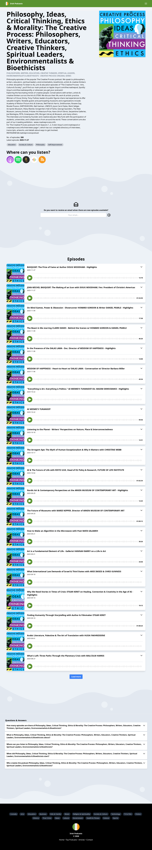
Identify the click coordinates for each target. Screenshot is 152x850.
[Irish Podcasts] (76, 826)
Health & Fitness (93, 818)
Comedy (13, 814)
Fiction (138, 814)
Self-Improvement (55, 145)
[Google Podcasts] (34, 160)
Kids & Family (55, 814)
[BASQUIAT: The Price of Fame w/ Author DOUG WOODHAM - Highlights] (15, 273)
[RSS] (42, 160)
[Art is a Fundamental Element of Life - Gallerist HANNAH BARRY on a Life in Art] (15, 557)
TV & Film (128, 814)
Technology (115, 814)
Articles (82, 840)
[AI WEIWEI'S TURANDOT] (15, 415)
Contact (89, 840)
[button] (146, 3)
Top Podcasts (71, 840)
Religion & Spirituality (81, 814)
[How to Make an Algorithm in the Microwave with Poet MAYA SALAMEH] (15, 537)
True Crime (47, 818)
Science (106, 818)
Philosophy (40, 145)
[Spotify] (18, 160)
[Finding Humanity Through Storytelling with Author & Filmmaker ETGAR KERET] (15, 621)
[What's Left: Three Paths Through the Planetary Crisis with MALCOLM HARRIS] (15, 661)
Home (61, 840)
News (57, 818)
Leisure (66, 818)
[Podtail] (26, 160)
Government (78, 818)
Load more (76, 676)
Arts (22, 814)
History (36, 818)
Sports (115, 818)
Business (43, 814)
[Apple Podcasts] (10, 160)
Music (67, 814)
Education (12, 145)
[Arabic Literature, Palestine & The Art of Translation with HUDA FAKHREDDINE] (15, 641)
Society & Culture (25, 145)
